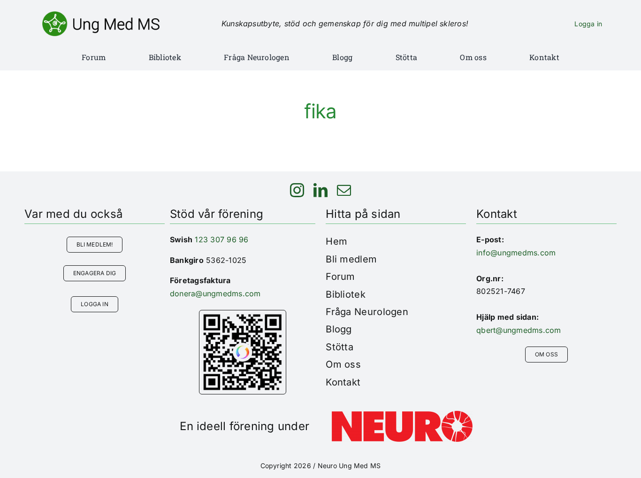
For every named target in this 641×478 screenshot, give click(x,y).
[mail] (344, 190)
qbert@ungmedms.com (518, 330)
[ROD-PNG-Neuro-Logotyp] (402, 414)
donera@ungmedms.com (215, 293)
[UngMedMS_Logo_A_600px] (101, 15)
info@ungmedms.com (516, 252)
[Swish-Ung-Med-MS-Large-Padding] (242, 314)
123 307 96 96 (221, 239)
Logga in (588, 24)
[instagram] (297, 190)
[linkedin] (320, 190)
